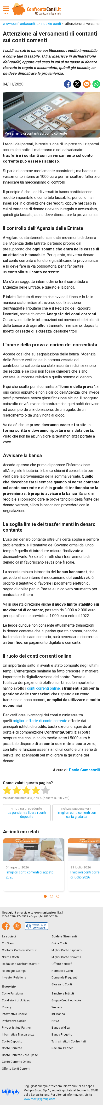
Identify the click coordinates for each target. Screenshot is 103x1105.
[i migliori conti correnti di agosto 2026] (33, 849)
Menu (6, 13)
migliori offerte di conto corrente (40, 721)
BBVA (55, 1021)
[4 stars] (36, 790)
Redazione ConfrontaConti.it (21, 964)
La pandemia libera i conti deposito (27, 813)
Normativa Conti (62, 971)
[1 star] (7, 790)
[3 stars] (26, 790)
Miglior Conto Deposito (66, 950)
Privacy (6, 1007)
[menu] (6, 9)
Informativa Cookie (14, 1014)
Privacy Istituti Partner (16, 1027)
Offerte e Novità (62, 964)
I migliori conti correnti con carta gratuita (76, 813)
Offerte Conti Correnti (16, 1068)
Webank (57, 1007)
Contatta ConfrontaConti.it (19, 950)
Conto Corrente (12, 1048)
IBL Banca (58, 1014)
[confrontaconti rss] (17, 926)
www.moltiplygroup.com (39, 1099)
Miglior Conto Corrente (66, 957)
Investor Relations (14, 977)
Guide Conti (59, 943)
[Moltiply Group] (11, 1092)
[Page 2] (51, 896)
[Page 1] (45, 896)
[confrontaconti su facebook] (6, 926)
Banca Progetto (62, 1034)
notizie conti (51, 24)
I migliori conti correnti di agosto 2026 (29, 874)
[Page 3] (57, 896)
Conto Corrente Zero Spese (20, 1055)
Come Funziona (12, 993)
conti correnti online (43, 688)
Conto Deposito (12, 1041)
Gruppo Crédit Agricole (66, 1000)
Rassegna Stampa (14, 971)
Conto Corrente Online (16, 1061)
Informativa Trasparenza (18, 1034)
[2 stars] (16, 790)
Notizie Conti (10, 957)
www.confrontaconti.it (20, 24)
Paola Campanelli (84, 770)
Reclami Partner (62, 1048)
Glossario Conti (62, 984)
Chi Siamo (8, 943)
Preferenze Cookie (14, 1021)
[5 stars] (45, 790)
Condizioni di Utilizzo (16, 1000)
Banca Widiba (61, 1027)
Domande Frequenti (65, 977)
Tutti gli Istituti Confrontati (69, 1041)
